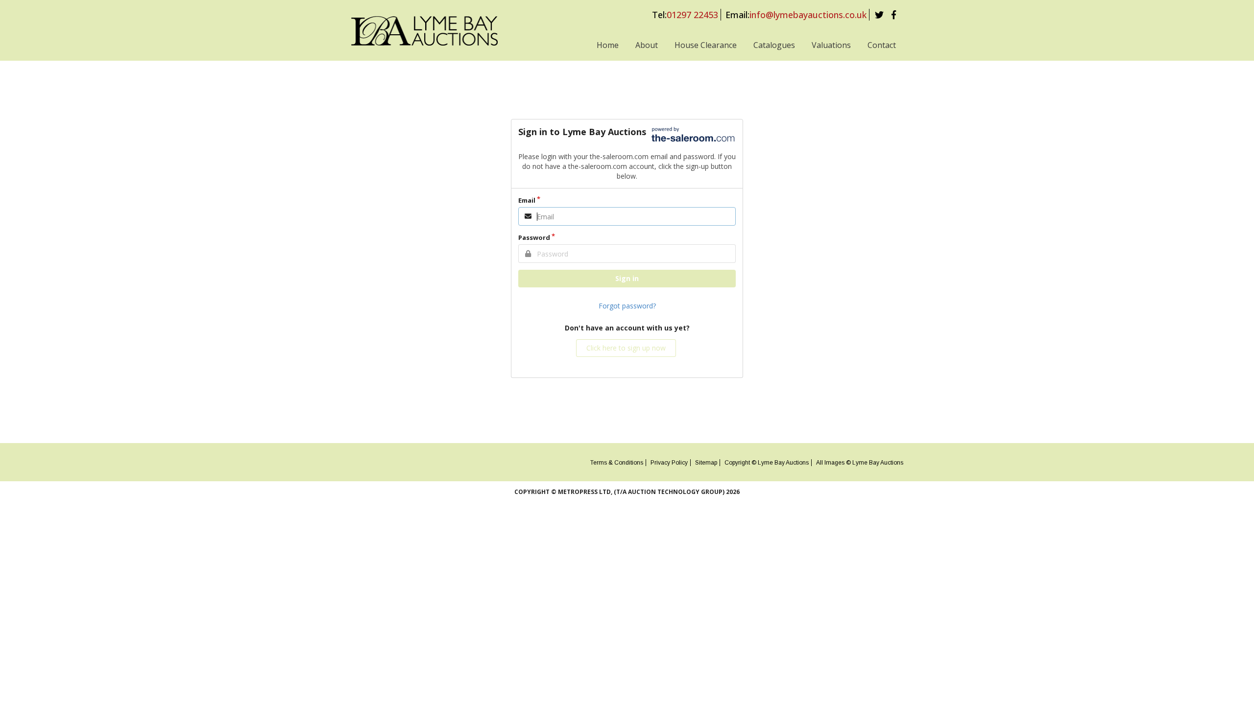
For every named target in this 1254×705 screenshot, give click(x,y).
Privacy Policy (669, 462)
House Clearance (706, 45)
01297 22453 (692, 15)
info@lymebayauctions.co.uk (808, 15)
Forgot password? (627, 305)
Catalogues (774, 45)
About (646, 45)
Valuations (831, 45)
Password (534, 237)
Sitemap (706, 462)
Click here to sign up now (626, 347)
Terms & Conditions (616, 462)
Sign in (627, 278)
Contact (882, 45)
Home (608, 45)
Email (526, 200)
